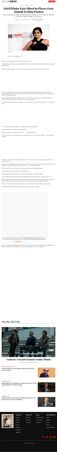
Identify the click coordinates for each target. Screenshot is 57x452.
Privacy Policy (39, 419)
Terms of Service (40, 417)
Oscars (47, 424)
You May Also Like (11, 321)
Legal (38, 415)
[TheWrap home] (11, 1)
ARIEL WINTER (18, 241)
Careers (17, 424)
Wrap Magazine (50, 415)
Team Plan (28, 419)
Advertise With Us (50, 427)
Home (22, 5)
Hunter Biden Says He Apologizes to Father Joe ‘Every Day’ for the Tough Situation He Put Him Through (19, 384)
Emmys (48, 422)
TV (36, 5)
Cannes (48, 417)
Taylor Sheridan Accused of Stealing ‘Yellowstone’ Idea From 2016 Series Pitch (18, 369)
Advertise (18, 419)
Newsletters (18, 429)
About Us (18, 417)
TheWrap (18, 415)
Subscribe (52, 1)
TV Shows (4, 381)
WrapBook (18, 432)
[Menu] (3, 1)
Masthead (18, 427)
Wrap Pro (29, 415)
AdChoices (38, 422)
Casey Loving (23, 362)
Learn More (28, 422)
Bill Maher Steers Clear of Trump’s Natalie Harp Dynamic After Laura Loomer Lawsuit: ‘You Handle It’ (19, 398)
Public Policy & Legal (7, 366)
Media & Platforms (29, 5)
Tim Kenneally (17, 19)
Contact (17, 422)
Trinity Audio (14, 56)
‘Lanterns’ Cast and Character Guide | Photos (28, 359)
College (48, 419)
